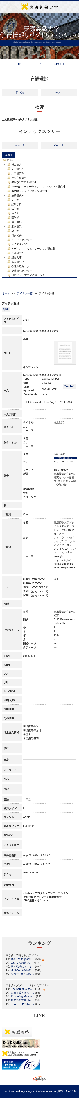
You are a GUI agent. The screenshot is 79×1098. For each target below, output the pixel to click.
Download (69, 386)
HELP (37, 64)
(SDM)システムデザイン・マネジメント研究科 (38, 186)
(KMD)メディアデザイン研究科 (29, 191)
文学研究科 (17, 168)
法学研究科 (17, 173)
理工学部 (16, 222)
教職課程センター (21, 266)
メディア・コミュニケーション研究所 (33, 248)
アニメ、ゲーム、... (22, 1003)
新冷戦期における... (22, 966)
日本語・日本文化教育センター (29, 275)
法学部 (15, 208)
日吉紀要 (16, 235)
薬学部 (15, 230)
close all (59, 145)
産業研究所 (17, 253)
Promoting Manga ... (23, 996)
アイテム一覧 (25, 293)
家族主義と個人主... (22, 992)
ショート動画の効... (22, 973)
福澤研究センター (21, 270)
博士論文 (16, 164)
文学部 (15, 199)
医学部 (15, 217)
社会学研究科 (19, 177)
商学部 (15, 213)
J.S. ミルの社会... (21, 962)
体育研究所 (17, 261)
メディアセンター (21, 239)
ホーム (6, 293)
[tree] (39, 218)
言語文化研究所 (20, 244)
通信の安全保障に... (22, 970)
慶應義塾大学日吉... (22, 1000)
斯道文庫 (16, 257)
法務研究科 (17, 195)
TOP (18, 64)
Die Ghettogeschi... (22, 959)
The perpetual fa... (22, 989)
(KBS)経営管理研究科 (23, 182)
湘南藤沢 (16, 226)
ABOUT (59, 64)
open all (20, 145)
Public (8, 154)
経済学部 (16, 204)
